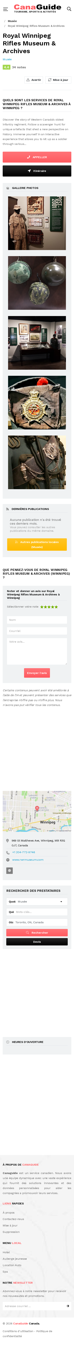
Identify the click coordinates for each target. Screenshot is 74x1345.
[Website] (9, 870)
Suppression (11, 1232)
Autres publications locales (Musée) (38, 544)
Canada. (26, 1323)
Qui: (11, 912)
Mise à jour (60, 80)
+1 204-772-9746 (23, 852)
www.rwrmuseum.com (27, 859)
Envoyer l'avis (37, 673)
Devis (37, 941)
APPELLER (39, 157)
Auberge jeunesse (15, 1258)
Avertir (36, 80)
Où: (11, 922)
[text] (56, 606)
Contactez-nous (13, 1219)
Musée (7, 59)
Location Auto (12, 1265)
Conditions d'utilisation (18, 1331)
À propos (9, 1212)
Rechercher (39, 932)
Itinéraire (39, 171)
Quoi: (12, 901)
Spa (5, 1271)
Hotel (6, 1252)
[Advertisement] (37, 746)
